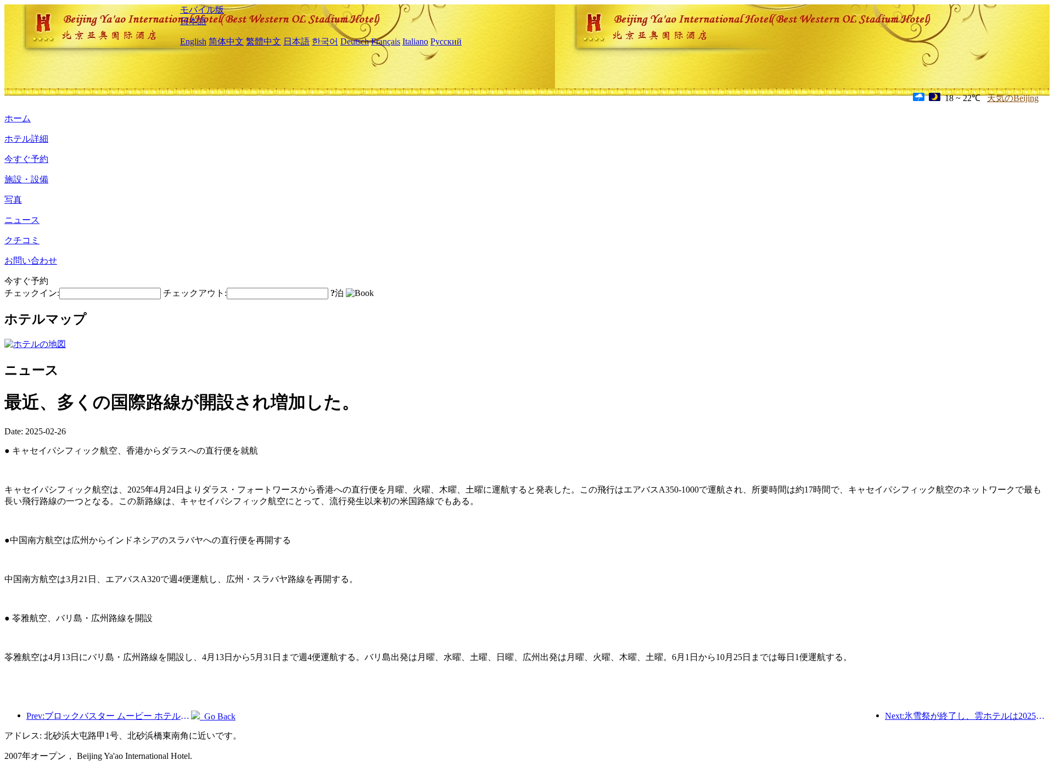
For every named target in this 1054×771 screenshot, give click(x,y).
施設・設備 (26, 179)
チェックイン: (31, 293)
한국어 (325, 41)
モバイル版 (202, 9)
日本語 (193, 21)
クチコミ (22, 240)
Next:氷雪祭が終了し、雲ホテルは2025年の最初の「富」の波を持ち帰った (967, 715)
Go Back (218, 716)
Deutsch (354, 41)
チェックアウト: (195, 293)
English (193, 41)
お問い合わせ (30, 260)
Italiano (415, 41)
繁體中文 (263, 41)
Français (385, 41)
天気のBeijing (1013, 98)
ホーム (17, 118)
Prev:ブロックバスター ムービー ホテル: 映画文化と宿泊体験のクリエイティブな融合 (108, 715)
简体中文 (226, 41)
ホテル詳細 (26, 138)
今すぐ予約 (26, 159)
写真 (13, 199)
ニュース (22, 220)
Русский (446, 41)
